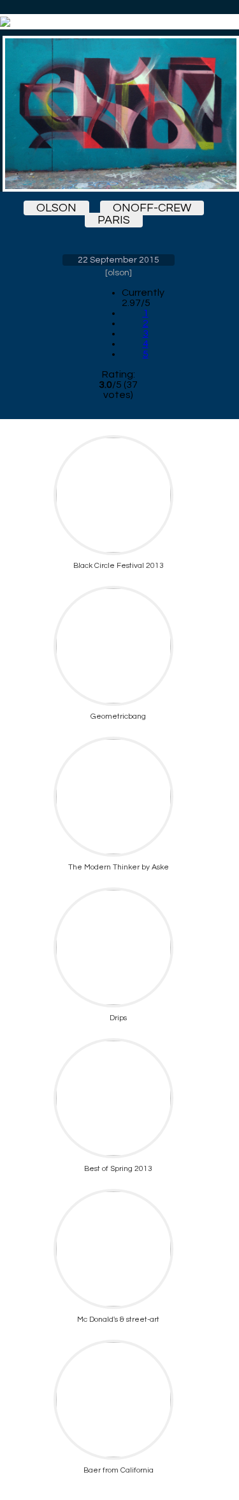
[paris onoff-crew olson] (118, 114)
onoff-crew (152, 208)
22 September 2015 (118, 260)
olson (56, 208)
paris (114, 220)
